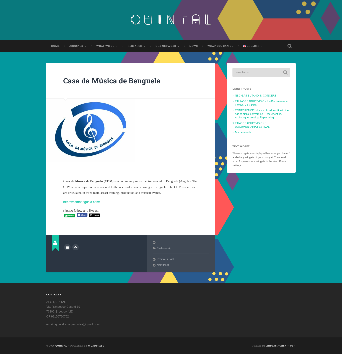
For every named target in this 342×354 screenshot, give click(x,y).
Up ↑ (293, 345)
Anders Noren (276, 345)
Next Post (163, 264)
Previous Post (165, 259)
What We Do (105, 46)
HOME (55, 46)
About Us (76, 46)
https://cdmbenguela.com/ (81, 202)
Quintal (61, 345)
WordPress (96, 345)
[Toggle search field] (290, 46)
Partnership (164, 248)
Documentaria (243, 132)
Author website (75, 247)
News (193, 46)
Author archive (67, 247)
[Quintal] (171, 20)
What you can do (220, 46)
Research (135, 46)
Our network (166, 46)
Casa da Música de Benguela (112, 80)
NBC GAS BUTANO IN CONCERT (255, 95)
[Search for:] (261, 72)
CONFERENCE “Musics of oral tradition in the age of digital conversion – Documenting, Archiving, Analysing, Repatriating (262, 114)
